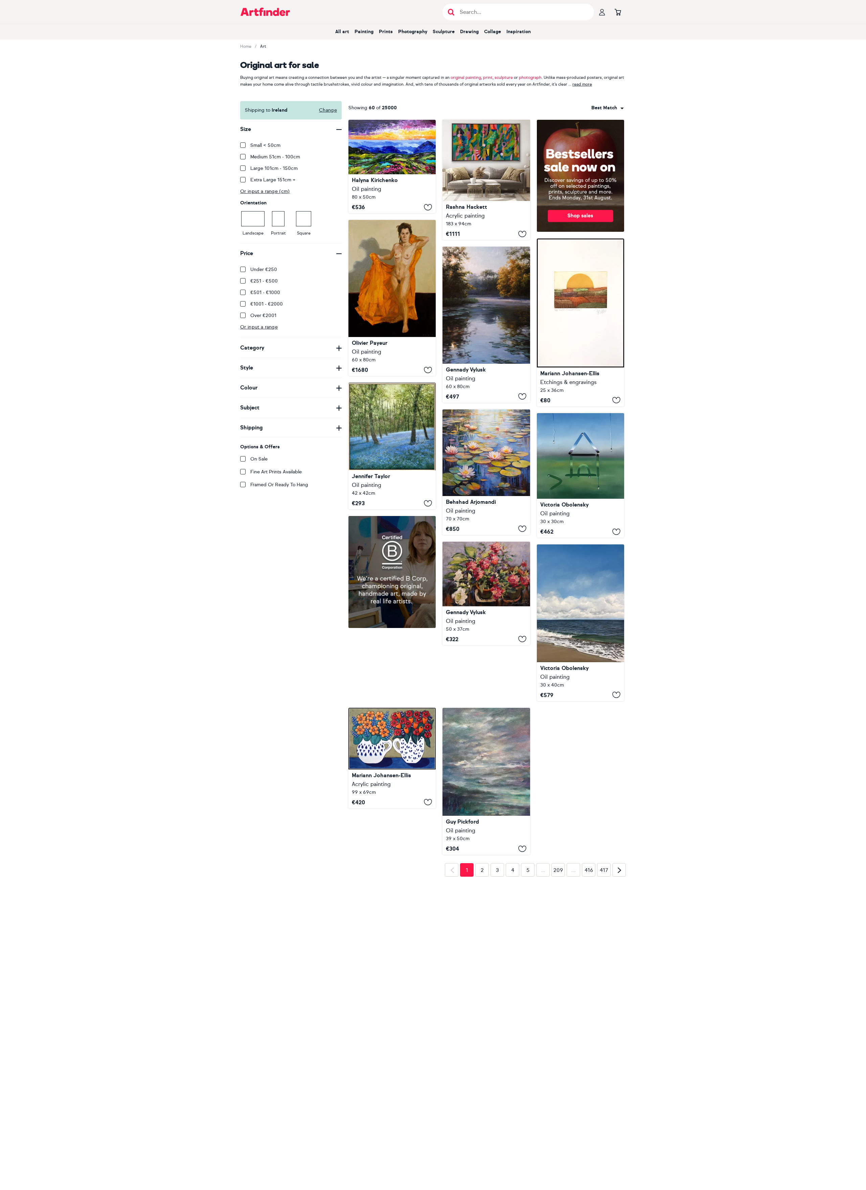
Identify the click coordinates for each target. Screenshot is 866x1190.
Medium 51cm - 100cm (275, 157)
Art (263, 46)
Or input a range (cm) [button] (265, 191)
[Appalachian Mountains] (392, 166)
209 (558, 977)
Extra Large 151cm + (273, 180)
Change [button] (328, 110)
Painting (364, 32)
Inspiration (518, 32)
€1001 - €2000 (266, 304)
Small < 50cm (265, 145)
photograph (530, 77)
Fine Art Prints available (276, 472)
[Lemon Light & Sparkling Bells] (392, 446)
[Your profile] (602, 12)
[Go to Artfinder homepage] (265, 11)
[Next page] (619, 977)
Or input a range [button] (259, 327)
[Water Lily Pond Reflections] (486, 472)
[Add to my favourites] (428, 207)
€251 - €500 (264, 281)
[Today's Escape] (580, 622)
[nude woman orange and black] (392, 298)
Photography (412, 32)
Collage (492, 32)
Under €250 (263, 269)
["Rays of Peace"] (486, 325)
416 (589, 977)
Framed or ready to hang (279, 485)
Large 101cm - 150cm (274, 168)
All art (342, 32)
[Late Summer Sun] (580, 322)
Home (245, 46)
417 (604, 977)
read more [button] (582, 84)
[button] (607, 108)
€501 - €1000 (265, 292)
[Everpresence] (486, 781)
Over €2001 (263, 315)
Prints (386, 32)
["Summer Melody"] (486, 593)
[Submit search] (451, 12)
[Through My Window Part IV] (580, 475)
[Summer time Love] (392, 758)
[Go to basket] (617, 12)
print (488, 77)
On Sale (259, 459)
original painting (466, 77)
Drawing (469, 32)
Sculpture (444, 32)
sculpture (504, 77)
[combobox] (607, 108)
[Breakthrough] (486, 180)
